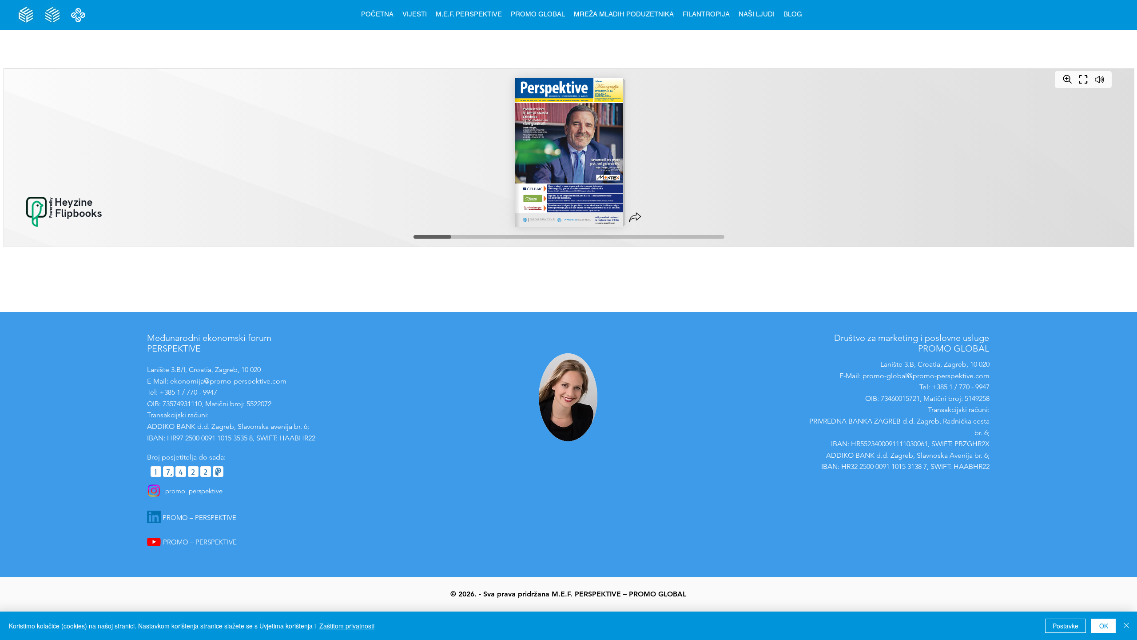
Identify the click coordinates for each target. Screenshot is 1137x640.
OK (1103, 625)
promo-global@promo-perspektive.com (926, 376)
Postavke (1065, 625)
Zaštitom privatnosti (346, 625)
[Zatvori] (1126, 626)
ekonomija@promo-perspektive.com (228, 381)
